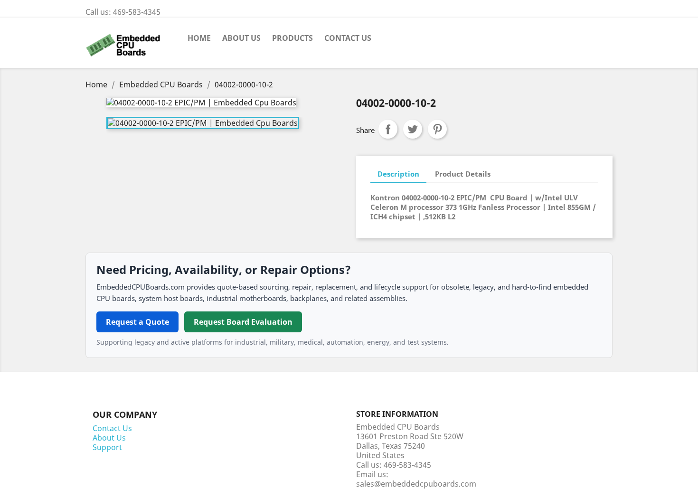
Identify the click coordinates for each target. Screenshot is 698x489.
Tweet (412, 129)
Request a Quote (137, 322)
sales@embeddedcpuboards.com (416, 484)
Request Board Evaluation (243, 322)
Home (199, 38)
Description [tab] (398, 174)
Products (292, 38)
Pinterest (437, 129)
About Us (241, 38)
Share (387, 129)
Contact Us (347, 38)
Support (107, 447)
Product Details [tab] (462, 174)
